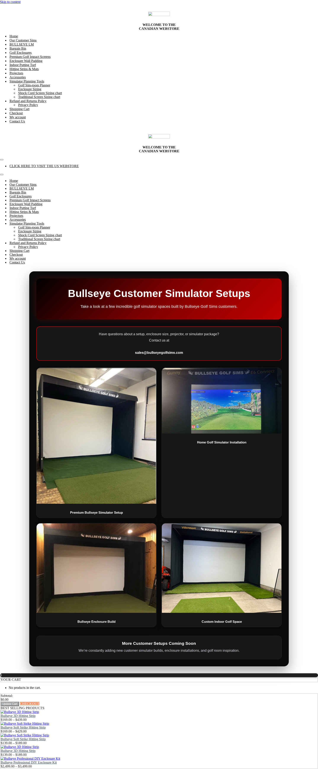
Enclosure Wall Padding (26, 61)
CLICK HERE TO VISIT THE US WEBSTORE (44, 166)
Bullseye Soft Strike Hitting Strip (23, 727)
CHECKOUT (29, 703)
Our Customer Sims (23, 40)
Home (14, 36)
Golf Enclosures (21, 52)
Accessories (18, 77)
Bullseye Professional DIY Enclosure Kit (29, 762)
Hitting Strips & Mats (24, 69)
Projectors (16, 73)
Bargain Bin (18, 48)
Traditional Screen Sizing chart (39, 97)
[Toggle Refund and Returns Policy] (75, 243)
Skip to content (10, 2)
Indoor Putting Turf (23, 65)
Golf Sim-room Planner (34, 85)
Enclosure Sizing (29, 89)
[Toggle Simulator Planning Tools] (75, 224)
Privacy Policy (28, 105)
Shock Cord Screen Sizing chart (40, 93)
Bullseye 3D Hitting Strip (18, 716)
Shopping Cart (19, 109)
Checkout (16, 113)
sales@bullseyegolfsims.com (159, 352)
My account (18, 117)
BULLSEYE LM (22, 44)
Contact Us (17, 121)
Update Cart (9, 703)
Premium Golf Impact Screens (30, 57)
